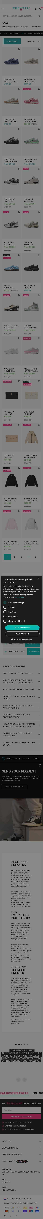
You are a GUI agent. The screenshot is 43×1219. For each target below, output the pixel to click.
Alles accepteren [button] (22, 628)
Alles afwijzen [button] (22, 634)
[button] (21, 639)
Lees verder (19, 597)
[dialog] (21, 609)
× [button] (38, 578)
